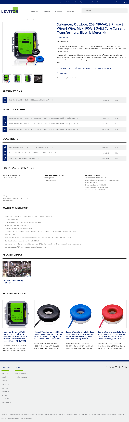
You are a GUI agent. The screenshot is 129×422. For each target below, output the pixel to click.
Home (4, 19)
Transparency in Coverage (35, 414)
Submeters (37, 19)
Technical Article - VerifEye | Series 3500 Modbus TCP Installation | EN (33, 153)
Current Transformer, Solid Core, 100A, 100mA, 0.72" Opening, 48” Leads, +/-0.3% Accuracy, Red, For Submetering (112, 335)
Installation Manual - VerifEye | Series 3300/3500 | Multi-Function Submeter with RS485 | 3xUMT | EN (44, 118)
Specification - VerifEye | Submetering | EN (24, 158)
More (59, 62)
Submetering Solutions (27, 19)
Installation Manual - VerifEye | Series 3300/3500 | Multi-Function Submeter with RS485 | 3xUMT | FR (43, 129)
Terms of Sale (57, 414)
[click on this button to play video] (38, 78)
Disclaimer (74, 414)
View (116, 100)
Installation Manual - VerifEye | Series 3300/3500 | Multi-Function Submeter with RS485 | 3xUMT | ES (43, 124)
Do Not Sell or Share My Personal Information (14, 414)
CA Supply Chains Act (85, 414)
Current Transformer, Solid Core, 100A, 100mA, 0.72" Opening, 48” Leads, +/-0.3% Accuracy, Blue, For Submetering (80, 335)
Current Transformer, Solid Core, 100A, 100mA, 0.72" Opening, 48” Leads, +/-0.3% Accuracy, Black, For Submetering (48, 335)
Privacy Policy (66, 414)
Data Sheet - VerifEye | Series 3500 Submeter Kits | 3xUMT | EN (31, 100)
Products (10, 19)
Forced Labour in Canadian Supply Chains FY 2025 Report (108, 414)
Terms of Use (48, 414)
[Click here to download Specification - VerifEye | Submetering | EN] (5, 158)
